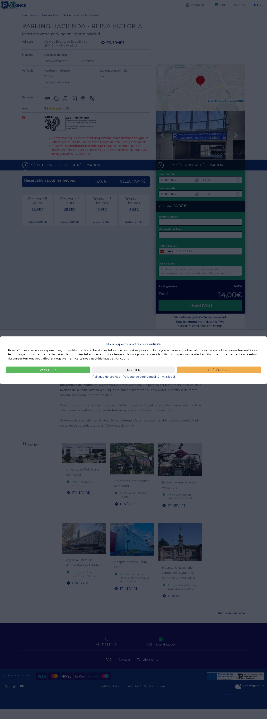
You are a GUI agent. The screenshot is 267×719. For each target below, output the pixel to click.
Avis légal (168, 376)
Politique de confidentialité (141, 376)
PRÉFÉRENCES (219, 370)
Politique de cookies (106, 376)
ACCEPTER (48, 370)
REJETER (133, 370)
